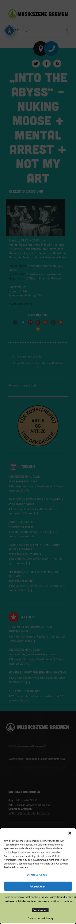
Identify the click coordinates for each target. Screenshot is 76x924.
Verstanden (40, 910)
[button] (70, 833)
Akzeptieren (38, 886)
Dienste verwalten (37, 875)
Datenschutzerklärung (40, 918)
